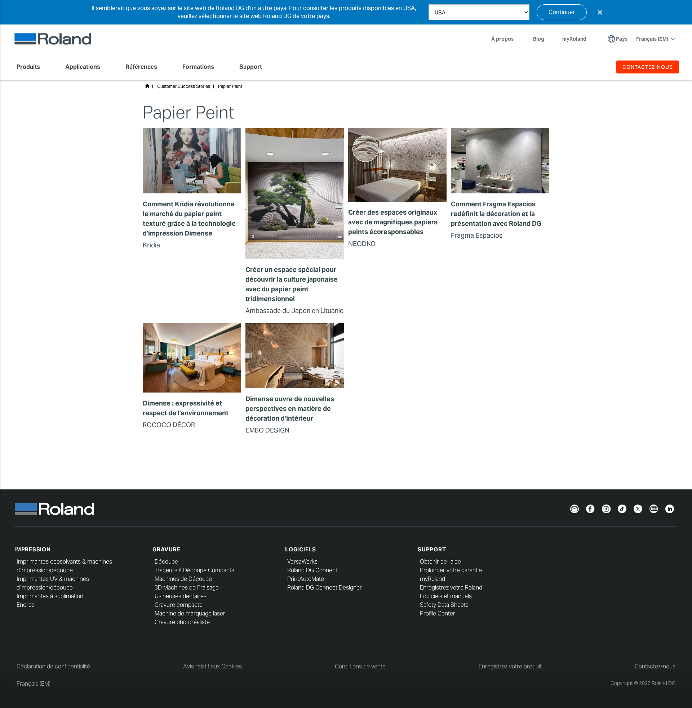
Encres (26, 605)
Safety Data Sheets (444, 605)
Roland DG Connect (312, 570)
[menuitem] (32, 67)
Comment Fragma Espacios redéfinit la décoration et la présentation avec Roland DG (496, 214)
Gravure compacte (179, 605)
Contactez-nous (655, 666)
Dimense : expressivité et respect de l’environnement (186, 408)
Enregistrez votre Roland (451, 587)
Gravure (166, 549)
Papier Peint (230, 86)
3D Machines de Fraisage (187, 587)
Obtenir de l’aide (440, 561)
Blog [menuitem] (538, 39)
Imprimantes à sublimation (50, 596)
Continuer (562, 12)
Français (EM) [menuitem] (652, 39)
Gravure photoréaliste (182, 622)
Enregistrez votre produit (510, 666)
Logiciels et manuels (446, 596)
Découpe (166, 561)
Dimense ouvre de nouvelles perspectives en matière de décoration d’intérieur (289, 408)
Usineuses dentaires (181, 596)
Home (147, 86)
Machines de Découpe (183, 579)
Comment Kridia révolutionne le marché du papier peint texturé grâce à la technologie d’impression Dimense (189, 218)
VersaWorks (302, 561)
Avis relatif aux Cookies (212, 666)
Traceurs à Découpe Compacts (194, 570)
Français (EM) (33, 683)
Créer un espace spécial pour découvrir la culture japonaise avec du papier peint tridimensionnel (291, 284)
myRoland (432, 579)
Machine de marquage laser (190, 613)
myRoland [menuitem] (574, 39)
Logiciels (300, 549)
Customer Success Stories (183, 86)
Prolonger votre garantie (451, 570)
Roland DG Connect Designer (324, 587)
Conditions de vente (360, 666)
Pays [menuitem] (621, 39)
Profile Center (437, 613)
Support (432, 549)
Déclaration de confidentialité (53, 666)
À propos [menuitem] (502, 39)
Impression (32, 549)
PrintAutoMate (305, 579)
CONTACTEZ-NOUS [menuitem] (647, 67)
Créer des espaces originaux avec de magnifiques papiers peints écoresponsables (393, 222)
